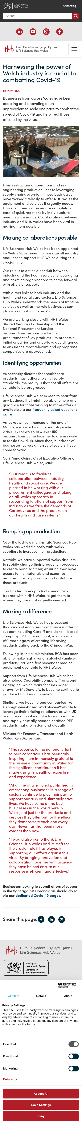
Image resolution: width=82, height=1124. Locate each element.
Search (75, 16)
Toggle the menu (74, 49)
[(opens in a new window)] (19, 31)
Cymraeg (69, 6)
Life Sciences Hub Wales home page (27, 47)
